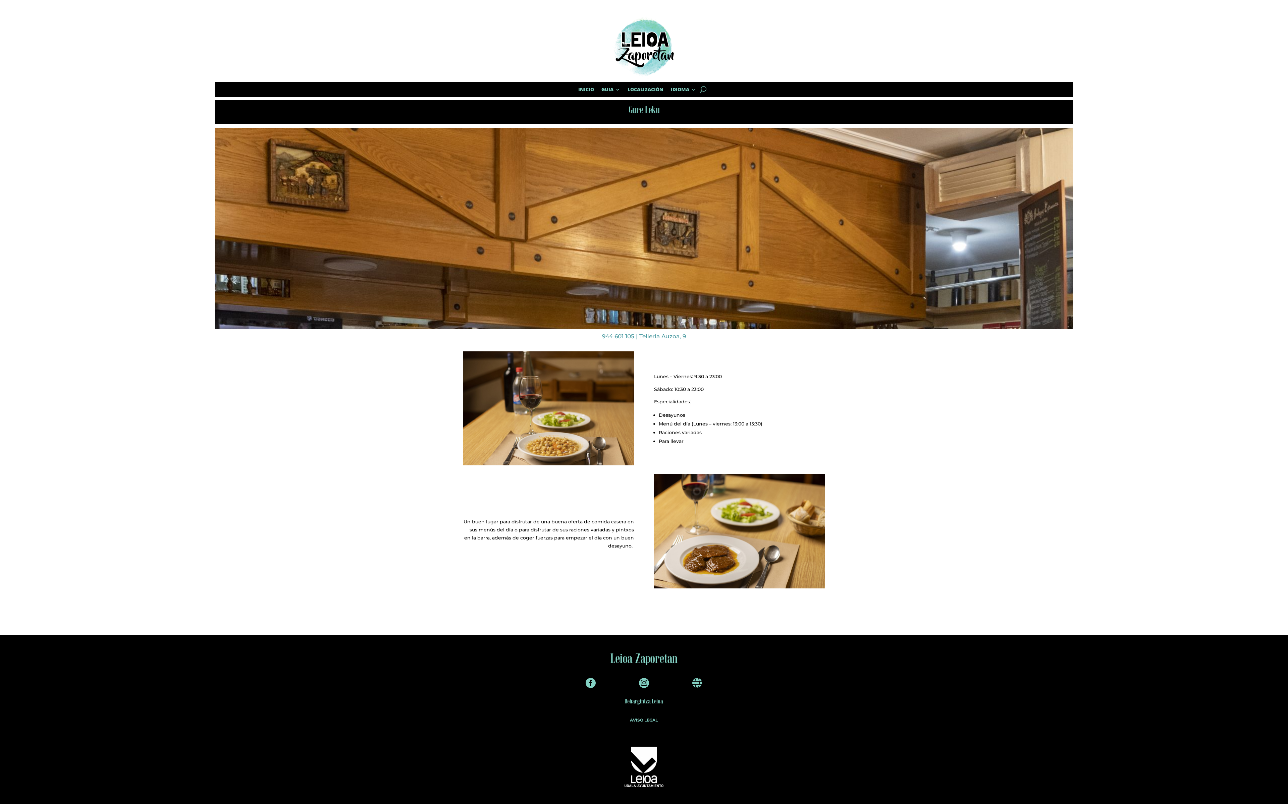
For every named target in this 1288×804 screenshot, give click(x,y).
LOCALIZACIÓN (645, 89)
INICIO (586, 89)
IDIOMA (680, 89)
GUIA (607, 89)
